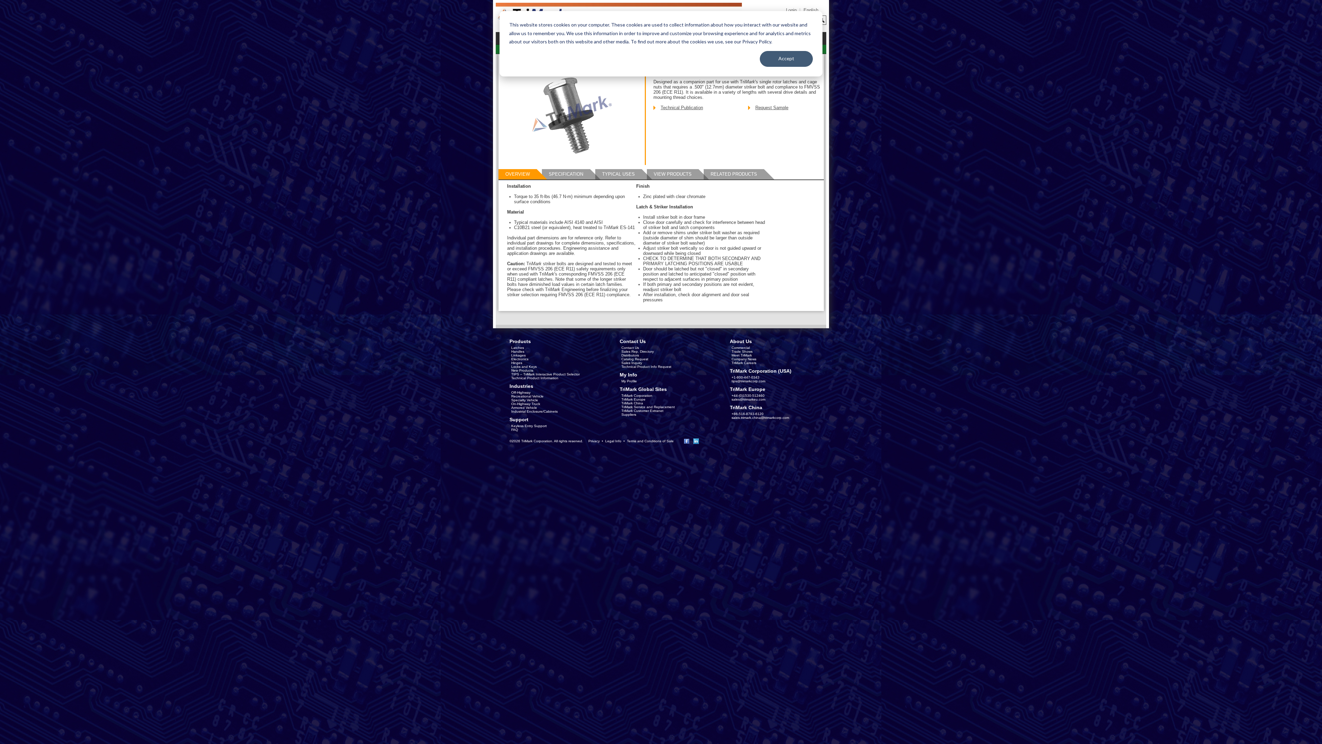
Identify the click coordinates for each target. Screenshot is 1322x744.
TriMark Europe (633, 399)
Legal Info (613, 441)
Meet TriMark (742, 355)
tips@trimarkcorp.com (748, 381)
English (811, 10)
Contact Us (630, 348)
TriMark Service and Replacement (648, 407)
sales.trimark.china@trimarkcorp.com (760, 418)
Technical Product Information (534, 378)
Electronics (519, 359)
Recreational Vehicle (527, 396)
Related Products (734, 174)
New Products (522, 370)
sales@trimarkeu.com (748, 399)
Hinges (516, 363)
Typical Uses (618, 174)
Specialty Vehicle (524, 400)
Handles (517, 351)
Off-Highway (521, 392)
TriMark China (632, 403)
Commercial (741, 348)
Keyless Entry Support (529, 426)
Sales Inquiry (631, 363)
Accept (786, 58)
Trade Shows (742, 351)
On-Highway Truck (525, 404)
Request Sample (771, 107)
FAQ (514, 430)
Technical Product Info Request (646, 367)
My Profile (629, 381)
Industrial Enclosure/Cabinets (534, 411)
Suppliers (628, 414)
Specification (566, 174)
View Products (673, 174)
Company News (744, 359)
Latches (517, 348)
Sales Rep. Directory (637, 351)
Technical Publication (682, 107)
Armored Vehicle (524, 408)
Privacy (594, 441)
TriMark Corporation (636, 395)
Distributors (630, 355)
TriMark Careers (744, 363)
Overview (517, 174)
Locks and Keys (524, 367)
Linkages (518, 355)
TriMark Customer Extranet (642, 411)
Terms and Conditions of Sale (650, 441)
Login (791, 10)
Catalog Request (634, 359)
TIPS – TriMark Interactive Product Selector (545, 374)
